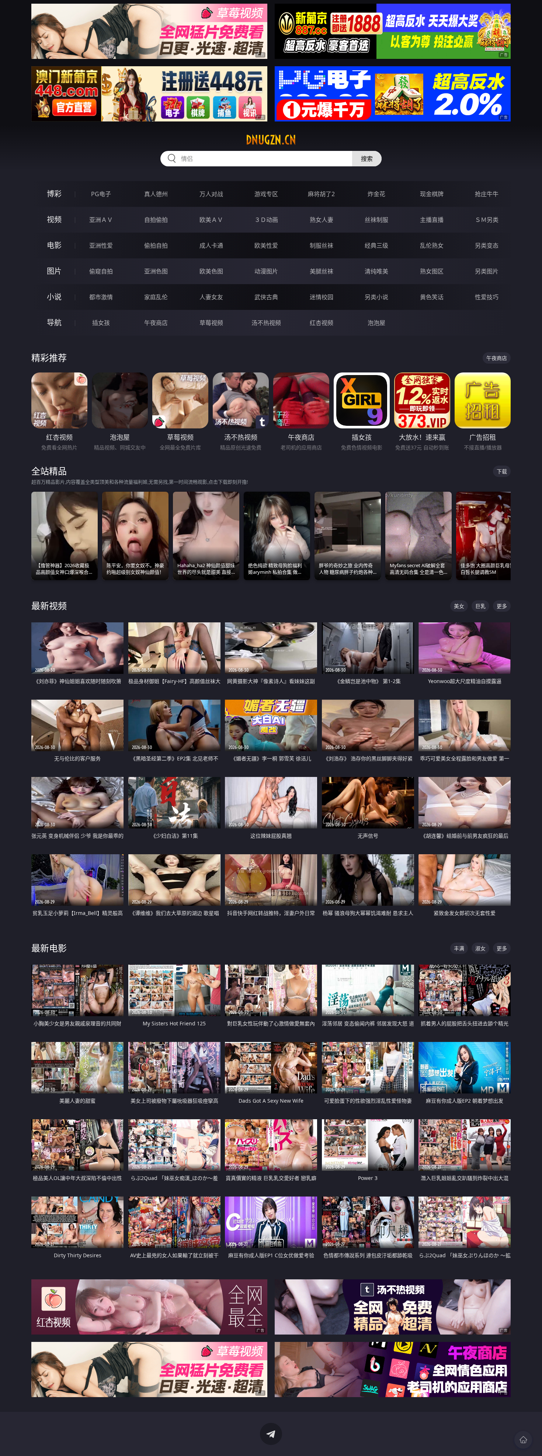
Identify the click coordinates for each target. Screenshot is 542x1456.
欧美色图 (211, 271)
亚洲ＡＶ (101, 220)
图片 (54, 271)
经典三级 (376, 245)
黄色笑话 (432, 297)
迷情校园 (321, 297)
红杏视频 (321, 323)
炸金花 (376, 194)
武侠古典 (266, 297)
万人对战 (211, 194)
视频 (54, 220)
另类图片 (486, 271)
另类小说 (376, 297)
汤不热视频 (266, 323)
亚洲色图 (156, 271)
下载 (502, 471)
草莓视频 (211, 323)
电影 (54, 245)
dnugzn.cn (271, 139)
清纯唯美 (376, 271)
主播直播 (432, 220)
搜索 (367, 159)
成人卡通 (211, 245)
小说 (54, 297)
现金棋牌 (432, 194)
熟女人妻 (321, 220)
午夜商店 (156, 323)
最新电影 (49, 948)
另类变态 (486, 245)
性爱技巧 (486, 297)
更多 (502, 605)
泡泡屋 (376, 323)
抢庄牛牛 (486, 194)
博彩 (54, 194)
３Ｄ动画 (266, 220)
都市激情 (101, 297)
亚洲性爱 (101, 245)
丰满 (459, 948)
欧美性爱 (266, 245)
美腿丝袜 (321, 271)
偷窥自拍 (101, 271)
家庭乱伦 (156, 297)
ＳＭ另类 (486, 220)
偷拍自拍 (156, 245)
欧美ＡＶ (211, 220)
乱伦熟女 (432, 245)
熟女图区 (432, 271)
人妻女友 (211, 297)
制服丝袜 (321, 245)
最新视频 (49, 606)
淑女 (480, 948)
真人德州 (156, 194)
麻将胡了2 (321, 194)
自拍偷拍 (156, 220)
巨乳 (480, 605)
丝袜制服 (376, 220)
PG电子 (101, 194)
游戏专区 (266, 194)
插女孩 (101, 323)
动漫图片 (266, 271)
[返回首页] (523, 1440)
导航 (54, 323)
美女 (459, 605)
